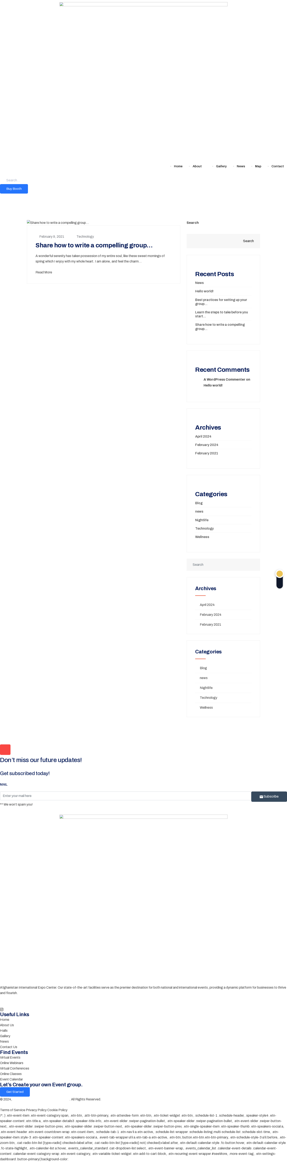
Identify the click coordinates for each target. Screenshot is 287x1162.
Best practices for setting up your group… (221, 302)
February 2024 (206, 445)
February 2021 (206, 453)
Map (258, 166)
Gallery (221, 166)
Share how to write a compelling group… (94, 245)
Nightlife (201, 520)
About (197, 166)
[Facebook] (143, 1003)
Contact (277, 166)
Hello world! (204, 291)
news (199, 511)
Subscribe (271, 796)
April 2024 (203, 436)
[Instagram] (143, 1009)
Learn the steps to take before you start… (221, 314)
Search (193, 222)
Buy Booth (14, 188)
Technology (85, 236)
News (241, 166)
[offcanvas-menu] (1, 196)
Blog (199, 503)
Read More (44, 272)
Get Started (15, 1091)
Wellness (202, 537)
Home (178, 166)
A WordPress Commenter (224, 379)
